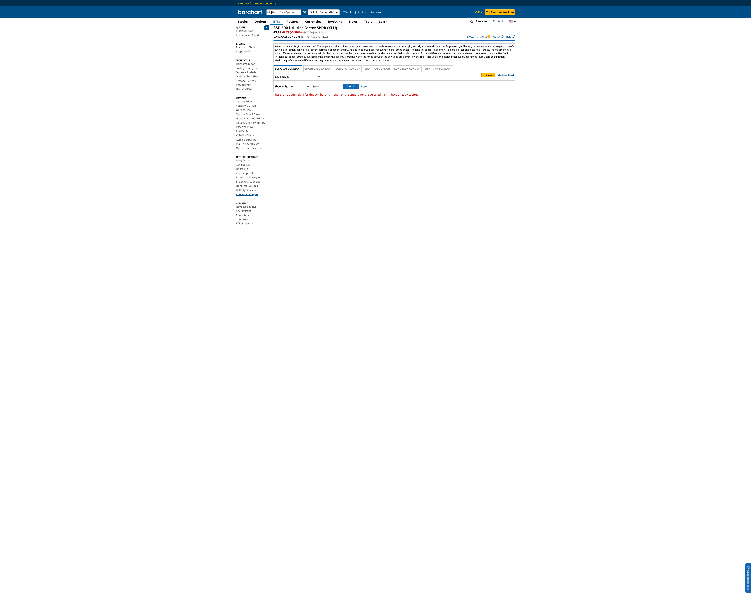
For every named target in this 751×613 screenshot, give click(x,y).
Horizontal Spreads (247, 185)
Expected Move (244, 127)
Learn (383, 21)
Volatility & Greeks (246, 105)
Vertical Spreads (245, 173)
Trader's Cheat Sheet (247, 76)
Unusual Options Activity (250, 118)
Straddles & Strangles (248, 181)
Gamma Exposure (246, 139)
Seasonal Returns (246, 80)
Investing (335, 21)
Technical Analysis (246, 72)
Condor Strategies (247, 194)
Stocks (243, 21)
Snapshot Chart (245, 51)
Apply (351, 86)
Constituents (243, 219)
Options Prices (244, 101)
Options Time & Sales (248, 114)
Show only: (281, 86)
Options (260, 21)
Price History (243, 85)
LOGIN (478, 12)
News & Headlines (246, 206)
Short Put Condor (377, 68)
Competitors (243, 215)
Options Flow (243, 110)
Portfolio (362, 12)
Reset (364, 86)
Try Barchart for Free (500, 12)
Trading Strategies (246, 68)
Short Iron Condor (438, 68)
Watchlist (348, 12)
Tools (368, 21)
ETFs (276, 21)
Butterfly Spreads (246, 190)
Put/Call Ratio (243, 131)
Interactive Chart (245, 47)
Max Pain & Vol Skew (247, 144)
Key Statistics (243, 210)
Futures (292, 21)
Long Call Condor (287, 68)
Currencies (313, 21)
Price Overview (244, 30)
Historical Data (244, 89)
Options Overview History (250, 122)
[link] (510, 37)
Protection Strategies (248, 177)
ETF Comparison (245, 223)
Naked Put (242, 169)
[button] (512, 21)
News (353, 21)
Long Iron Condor (407, 68)
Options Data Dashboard (250, 148)
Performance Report (247, 35)
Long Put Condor (348, 68)
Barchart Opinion (245, 63)
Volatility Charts (245, 135)
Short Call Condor (318, 68)
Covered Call (243, 164)
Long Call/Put (243, 160)
